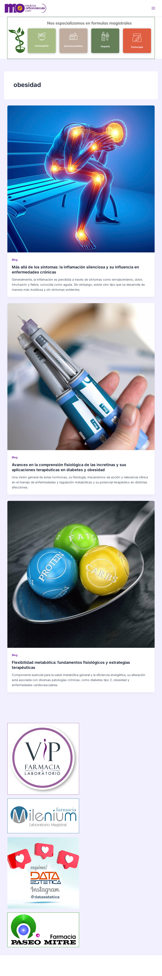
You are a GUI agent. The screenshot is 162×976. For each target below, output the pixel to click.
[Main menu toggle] (153, 8)
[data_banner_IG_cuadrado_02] (43, 873)
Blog (15, 259)
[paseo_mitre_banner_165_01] (43, 929)
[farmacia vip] (43, 758)
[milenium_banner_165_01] (43, 815)
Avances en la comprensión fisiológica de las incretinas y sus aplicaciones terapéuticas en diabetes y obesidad (69, 467)
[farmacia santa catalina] (81, 38)
